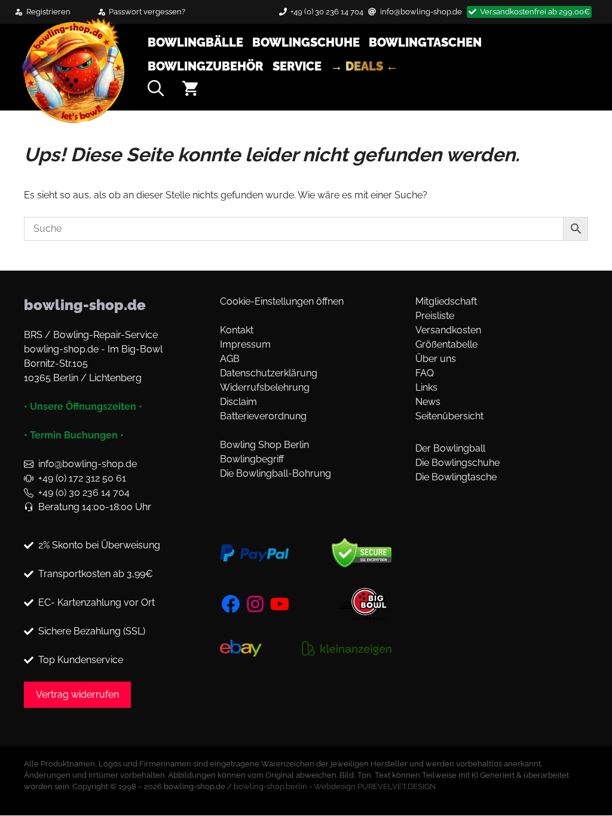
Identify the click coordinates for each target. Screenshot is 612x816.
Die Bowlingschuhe (457, 462)
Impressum (245, 344)
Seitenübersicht (449, 416)
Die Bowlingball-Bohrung (275, 473)
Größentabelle (446, 344)
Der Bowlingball (450, 448)
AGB (230, 358)
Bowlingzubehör (206, 66)
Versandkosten (448, 330)
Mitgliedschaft (446, 301)
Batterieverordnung (263, 416)
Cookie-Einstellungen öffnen (282, 301)
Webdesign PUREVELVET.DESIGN (375, 786)
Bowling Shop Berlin (264, 444)
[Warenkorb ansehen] (190, 90)
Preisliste (434, 315)
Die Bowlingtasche (456, 477)
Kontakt (236, 330)
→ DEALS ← (364, 66)
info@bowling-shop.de (421, 11)
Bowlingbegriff (252, 459)
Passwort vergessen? (147, 11)
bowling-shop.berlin (270, 786)
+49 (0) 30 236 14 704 (326, 11)
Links (426, 387)
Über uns (435, 358)
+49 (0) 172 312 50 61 (82, 478)
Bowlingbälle (195, 42)
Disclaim (238, 401)
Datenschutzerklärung (268, 373)
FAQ (424, 373)
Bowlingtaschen (425, 42)
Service (297, 66)
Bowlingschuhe (306, 42)
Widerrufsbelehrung (265, 387)
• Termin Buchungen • (74, 435)
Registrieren (48, 11)
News (427, 401)
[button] (156, 91)
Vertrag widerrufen (77, 694)
